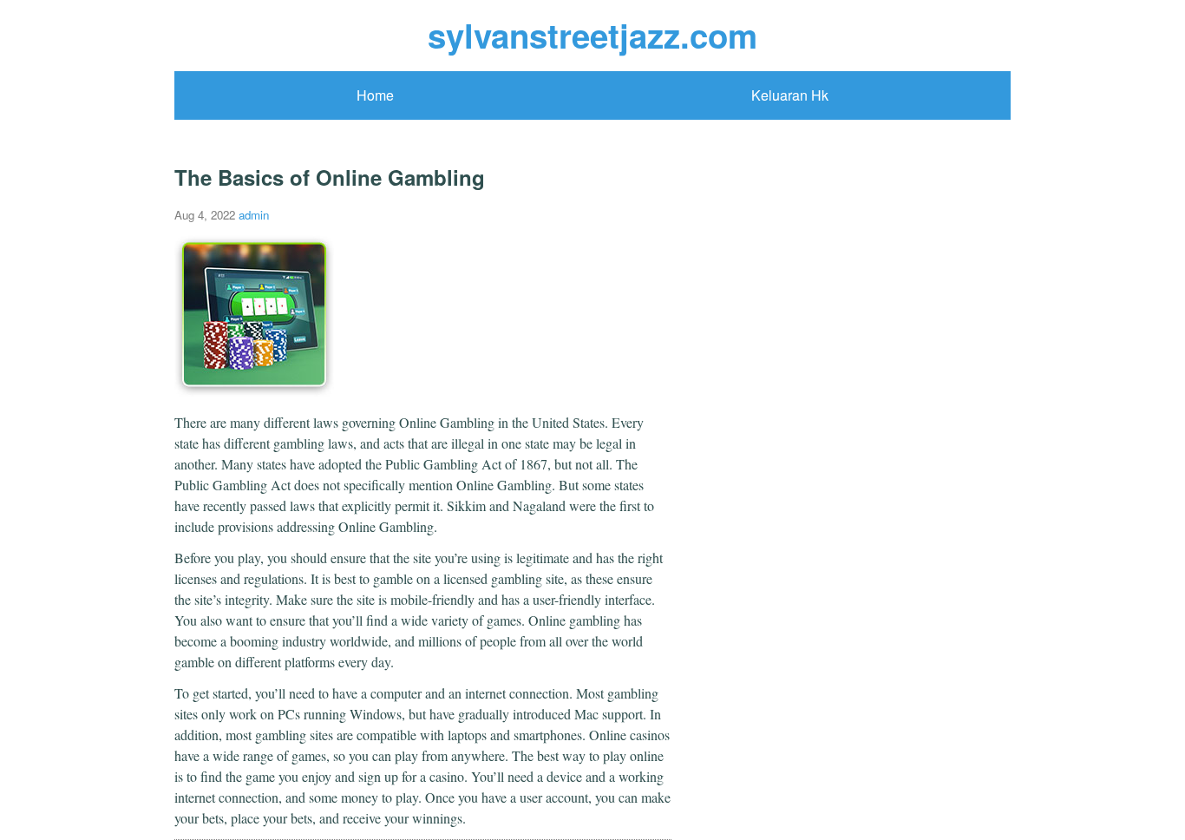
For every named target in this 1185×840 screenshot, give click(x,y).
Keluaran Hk (789, 95)
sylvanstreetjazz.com (592, 35)
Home (375, 95)
